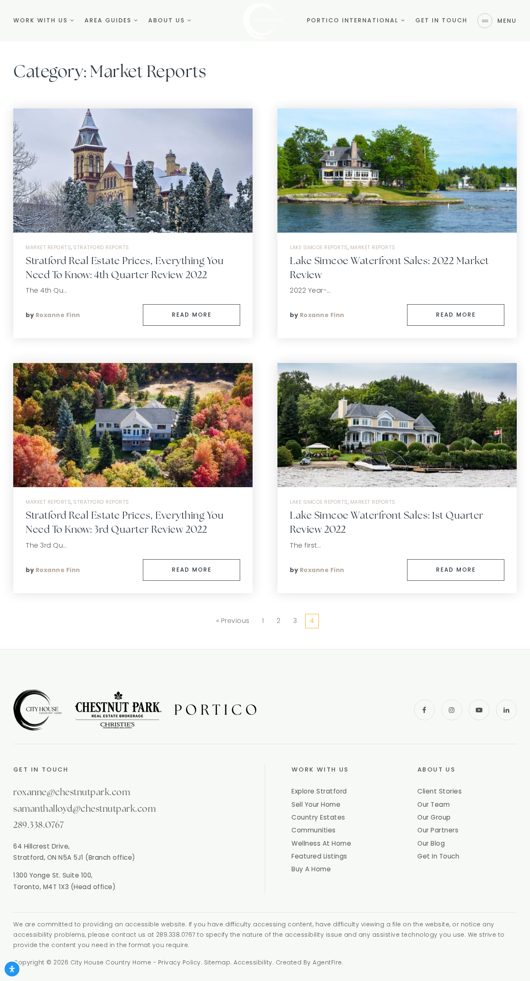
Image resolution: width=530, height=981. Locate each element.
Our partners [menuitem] (437, 830)
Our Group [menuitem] (434, 817)
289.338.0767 (38, 825)
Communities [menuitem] (314, 830)
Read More (192, 315)
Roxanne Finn (58, 315)
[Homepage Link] (265, 20)
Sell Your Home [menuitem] (316, 804)
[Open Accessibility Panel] (12, 969)
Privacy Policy (179, 962)
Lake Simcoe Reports (319, 247)
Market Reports (48, 247)
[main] (265, 324)
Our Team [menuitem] (433, 804)
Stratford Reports (101, 247)
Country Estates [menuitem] (318, 817)
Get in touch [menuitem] (441, 20)
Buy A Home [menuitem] (311, 869)
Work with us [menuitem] (41, 20)
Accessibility (253, 962)
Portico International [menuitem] (354, 20)
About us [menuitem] (167, 20)
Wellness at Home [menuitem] (321, 843)
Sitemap (217, 962)
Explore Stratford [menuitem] (319, 791)
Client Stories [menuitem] (439, 791)
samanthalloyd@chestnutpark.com (84, 809)
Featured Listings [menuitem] (319, 856)
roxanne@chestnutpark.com (71, 793)
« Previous (233, 620)
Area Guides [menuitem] (109, 20)
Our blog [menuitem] (431, 843)
